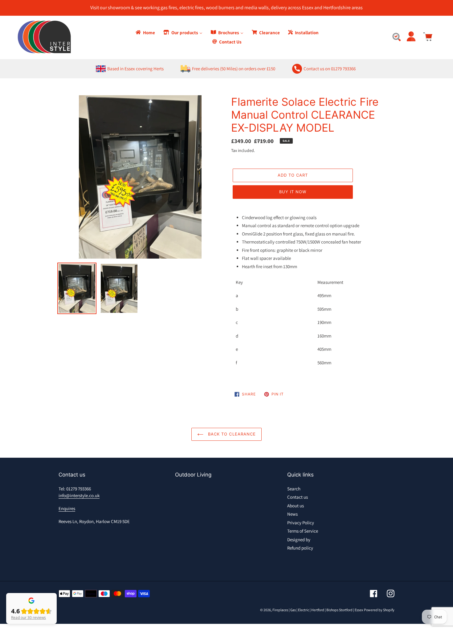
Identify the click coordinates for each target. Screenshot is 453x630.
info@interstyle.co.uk (79, 495)
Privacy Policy (300, 523)
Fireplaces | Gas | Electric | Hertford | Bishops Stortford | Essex (317, 610)
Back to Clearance (231, 434)
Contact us (297, 497)
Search (293, 489)
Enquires (67, 508)
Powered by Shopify (379, 610)
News (292, 514)
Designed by (298, 539)
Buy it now (292, 191)
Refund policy (300, 548)
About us (295, 506)
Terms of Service (302, 531)
